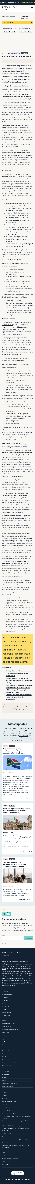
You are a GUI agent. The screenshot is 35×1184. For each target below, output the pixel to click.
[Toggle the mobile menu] (31, 8)
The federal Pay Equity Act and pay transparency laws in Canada (16, 1117)
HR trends (4, 1098)
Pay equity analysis (7, 1039)
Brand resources (6, 1012)
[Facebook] (9, 1179)
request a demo (19, 661)
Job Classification (6, 1111)
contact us (24, 657)
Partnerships (5, 1006)
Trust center (5, 1156)
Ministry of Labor (7, 324)
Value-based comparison (8, 1051)
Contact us (5, 1000)
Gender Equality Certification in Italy (11, 1114)
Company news (6, 997)
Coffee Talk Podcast (7, 1086)
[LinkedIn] (16, 1179)
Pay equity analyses (12, 598)
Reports (4, 1060)
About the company (7, 994)
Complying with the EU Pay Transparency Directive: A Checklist (15, 1129)
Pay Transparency (6, 1042)
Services (4, 1009)
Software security (6, 1026)
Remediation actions (7, 1057)
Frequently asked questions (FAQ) (11, 1029)
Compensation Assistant (13, 607)
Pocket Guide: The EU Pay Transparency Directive (15, 1143)
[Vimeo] (22, 1179)
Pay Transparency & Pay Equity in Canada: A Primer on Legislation (15, 1146)
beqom (4, 969)
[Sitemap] (29, 1179)
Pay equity (4, 1095)
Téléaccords (11, 411)
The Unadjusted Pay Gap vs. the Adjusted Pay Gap (15, 1140)
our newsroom (23, 735)
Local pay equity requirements (10, 1083)
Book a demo (5, 1032)
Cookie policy (5, 1161)
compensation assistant (22, 610)
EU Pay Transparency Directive (10, 1108)
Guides (4, 1080)
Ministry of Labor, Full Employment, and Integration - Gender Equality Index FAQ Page (19, 680)
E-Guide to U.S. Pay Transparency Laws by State (14, 1126)
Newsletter (5, 1089)
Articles (4, 1077)
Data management (7, 1045)
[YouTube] (19, 1179)
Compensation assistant (8, 1063)
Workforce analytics (7, 1054)
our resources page (25, 733)
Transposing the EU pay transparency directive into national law (15, 1122)
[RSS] (26, 1179)
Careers (4, 1003)
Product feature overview (8, 1023)
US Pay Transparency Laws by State (11, 1137)
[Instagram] (12, 1179)
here (13, 354)
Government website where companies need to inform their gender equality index (19, 697)
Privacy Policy (18, 943)
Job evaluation (5, 1048)
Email (3, 935)
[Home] (9, 8)
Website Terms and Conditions (10, 1158)
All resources (5, 1074)
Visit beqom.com (6, 1015)
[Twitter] (6, 1179)
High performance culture (9, 1101)
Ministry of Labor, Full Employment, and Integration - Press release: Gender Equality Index (19, 673)
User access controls (7, 1065)
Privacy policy (5, 1164)
